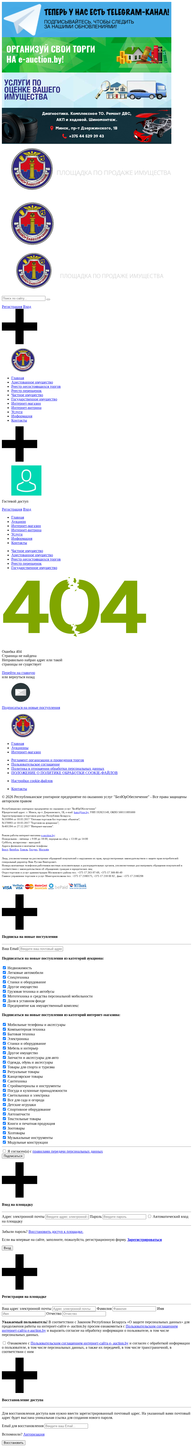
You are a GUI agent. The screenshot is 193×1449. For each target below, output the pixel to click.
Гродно (33, 849)
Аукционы (19, 748)
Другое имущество (23, 987)
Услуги (17, 412)
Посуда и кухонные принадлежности (37, 1091)
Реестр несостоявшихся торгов (36, 386)
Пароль (96, 1217)
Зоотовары (16, 1128)
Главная (17, 378)
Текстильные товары (24, 1119)
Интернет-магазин (26, 403)
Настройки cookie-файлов (32, 781)
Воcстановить (14, 1443)
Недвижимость (20, 968)
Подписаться (13, 1156)
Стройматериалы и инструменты (34, 1086)
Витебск (14, 849)
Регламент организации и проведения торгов (47, 760)
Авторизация (33, 1434)
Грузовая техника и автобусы (31, 991)
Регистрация (12, 307)
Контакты (19, 420)
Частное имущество (27, 395)
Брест (5, 849)
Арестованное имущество (32, 382)
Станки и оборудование (27, 982)
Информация (21, 416)
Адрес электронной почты (23, 1217)
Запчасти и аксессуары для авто (33, 1058)
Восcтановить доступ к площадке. (55, 1232)
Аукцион (18, 522)
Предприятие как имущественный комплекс (43, 1006)
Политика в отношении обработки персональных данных (57, 769)
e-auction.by (48, 835)
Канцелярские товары (25, 1076)
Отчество (53, 1314)
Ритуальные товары (23, 1072)
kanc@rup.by (81, 812)
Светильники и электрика (28, 1095)
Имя (160, 1309)
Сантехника (17, 1081)
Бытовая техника (21, 1034)
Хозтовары (16, 1133)
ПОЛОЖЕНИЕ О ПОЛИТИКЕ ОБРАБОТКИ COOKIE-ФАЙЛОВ (64, 773)
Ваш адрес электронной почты (26, 1309)
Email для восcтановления (23, 1426)
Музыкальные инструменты (30, 1138)
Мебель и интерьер (23, 1048)
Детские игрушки (22, 1105)
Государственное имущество (34, 399)
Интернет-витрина (26, 408)
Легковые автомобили (25, 973)
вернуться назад (22, 677)
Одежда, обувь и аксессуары (30, 1062)
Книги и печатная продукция (31, 1124)
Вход (27, 307)
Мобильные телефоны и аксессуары (36, 1025)
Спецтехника (18, 977)
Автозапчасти (19, 1114)
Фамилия (104, 1309)
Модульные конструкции (28, 1142)
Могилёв (44, 849)
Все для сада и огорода (26, 1100)
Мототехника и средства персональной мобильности (50, 996)
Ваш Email (10, 949)
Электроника (18, 1039)
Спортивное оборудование (29, 1109)
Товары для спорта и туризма (31, 1067)
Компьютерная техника (26, 1029)
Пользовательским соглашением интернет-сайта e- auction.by (80, 1343)
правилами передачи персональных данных (67, 1151)
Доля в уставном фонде (26, 1001)
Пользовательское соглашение (35, 764)
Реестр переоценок (26, 391)
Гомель (24, 849)
